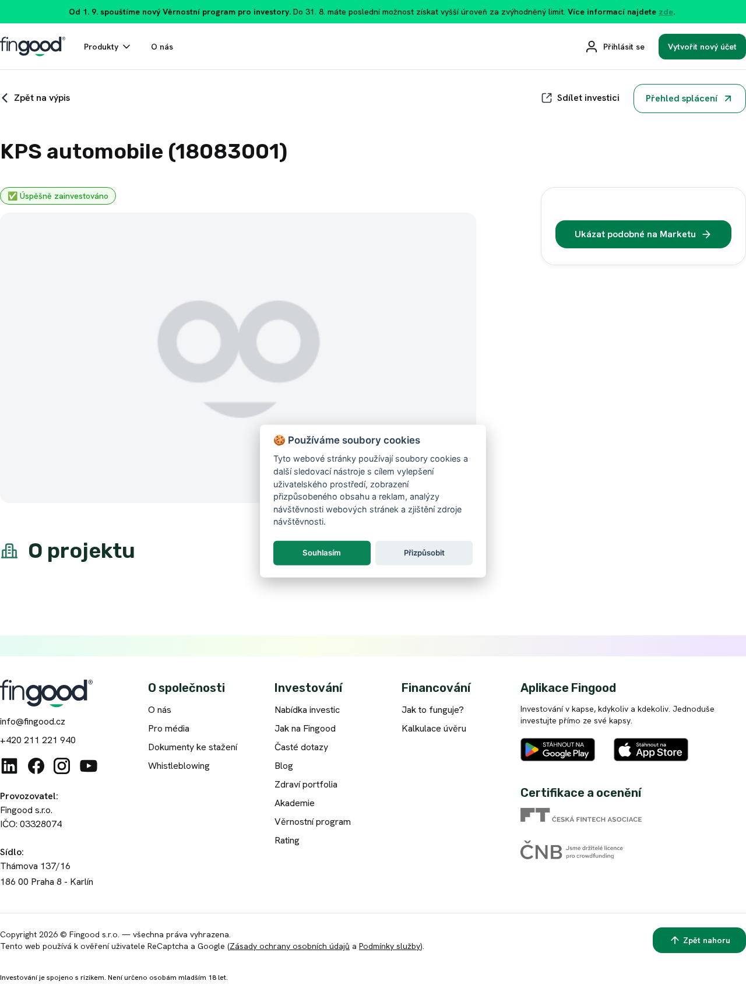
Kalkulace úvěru (434, 728)
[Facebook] (36, 766)
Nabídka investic (307, 710)
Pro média (168, 728)
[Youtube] (88, 766)
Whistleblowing (179, 766)
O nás (159, 710)
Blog (284, 766)
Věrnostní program (313, 821)
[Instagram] (62, 766)
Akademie (295, 803)
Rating (287, 840)
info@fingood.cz (32, 721)
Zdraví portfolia (306, 784)
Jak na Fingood (305, 728)
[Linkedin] (9, 766)
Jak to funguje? (433, 710)
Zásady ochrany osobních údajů (290, 946)
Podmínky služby (389, 946)
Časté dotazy (301, 747)
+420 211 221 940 (38, 740)
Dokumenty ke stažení (192, 747)
